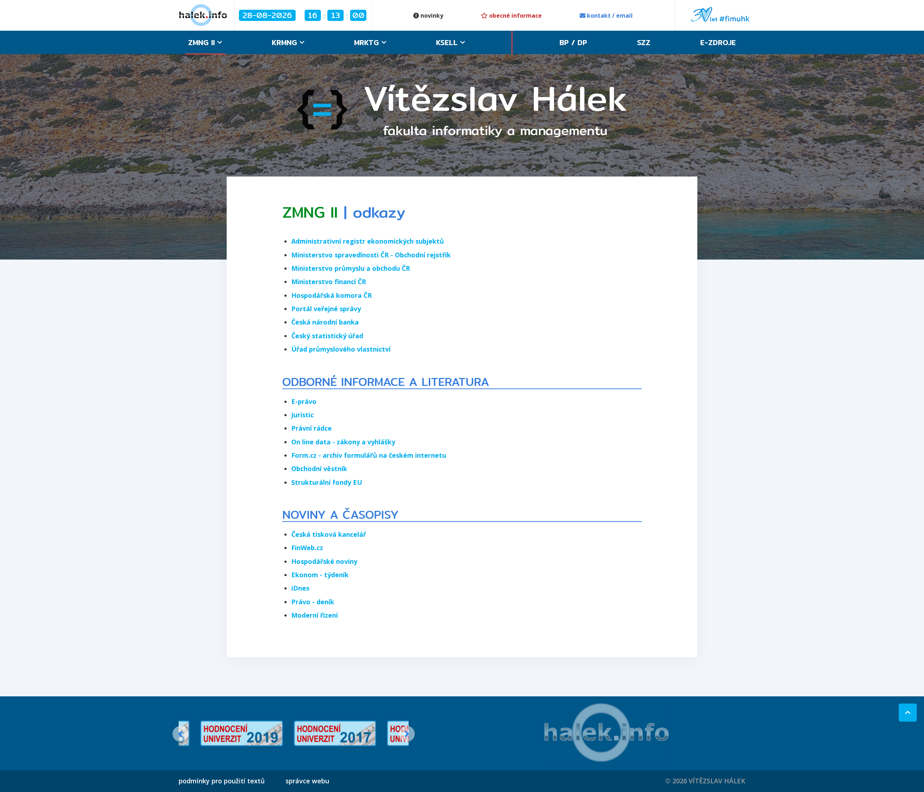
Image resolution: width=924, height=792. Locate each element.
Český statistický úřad (327, 335)
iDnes (300, 588)
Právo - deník (312, 601)
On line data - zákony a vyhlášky (343, 442)
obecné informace (515, 15)
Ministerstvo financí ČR (328, 281)
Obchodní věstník (319, 468)
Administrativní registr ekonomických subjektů (367, 241)
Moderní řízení (314, 615)
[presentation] (180, 734)
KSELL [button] (448, 42)
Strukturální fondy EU (326, 482)
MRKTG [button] (368, 42)
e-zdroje (718, 42)
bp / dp (573, 42)
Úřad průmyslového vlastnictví (341, 349)
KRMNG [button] (286, 42)
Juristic (302, 414)
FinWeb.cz (307, 547)
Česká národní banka (325, 322)
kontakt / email (609, 15)
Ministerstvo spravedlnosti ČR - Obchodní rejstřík (371, 255)
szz (643, 42)
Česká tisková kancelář (328, 534)
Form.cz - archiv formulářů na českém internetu (368, 455)
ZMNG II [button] (202, 42)
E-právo (304, 401)
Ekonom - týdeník (320, 574)
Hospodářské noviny (324, 561)
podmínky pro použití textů (222, 780)
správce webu (307, 780)
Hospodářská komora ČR (331, 295)
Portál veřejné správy (326, 308)
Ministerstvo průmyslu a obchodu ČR (350, 268)
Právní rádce (311, 428)
